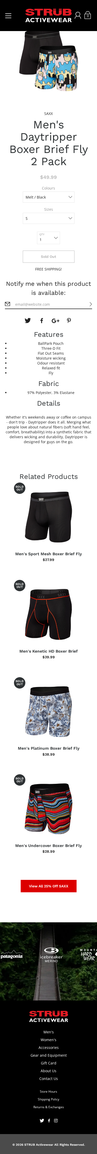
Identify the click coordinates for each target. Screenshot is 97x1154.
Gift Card (48, 1063)
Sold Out (48, 256)
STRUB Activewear (38, 1144)
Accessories (49, 1047)
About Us (48, 1070)
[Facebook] (42, 321)
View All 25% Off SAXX (48, 886)
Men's (48, 1031)
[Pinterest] (69, 321)
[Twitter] (28, 321)
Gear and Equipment (49, 1055)
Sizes (48, 209)
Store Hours (48, 1091)
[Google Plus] (55, 321)
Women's (48, 1039)
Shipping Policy (48, 1099)
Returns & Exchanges (48, 1107)
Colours (48, 188)
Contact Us (48, 1078)
